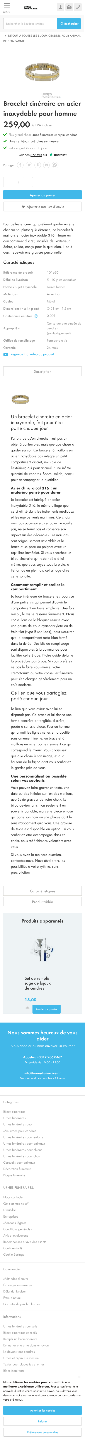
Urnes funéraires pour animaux (24, 1143)
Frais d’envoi (11, 1297)
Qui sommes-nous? (16, 1203)
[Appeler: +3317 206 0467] (78, 7)
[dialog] (42, 1406)
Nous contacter (13, 1197)
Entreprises (10, 1216)
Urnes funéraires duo (17, 1124)
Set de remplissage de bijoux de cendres (38, 983)
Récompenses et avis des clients (24, 1241)
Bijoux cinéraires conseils (20, 1332)
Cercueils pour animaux (19, 1162)
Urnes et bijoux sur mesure (21, 1357)
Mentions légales (14, 1222)
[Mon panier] (69, 7)
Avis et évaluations (15, 1235)
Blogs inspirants (13, 1370)
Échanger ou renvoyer (18, 1284)
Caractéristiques (42, 890)
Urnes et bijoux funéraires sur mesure (34, 141)
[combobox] (30, 23)
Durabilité (9, 1209)
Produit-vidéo (42, 901)
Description (42, 371)
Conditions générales (17, 1229)
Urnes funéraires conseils (20, 1326)
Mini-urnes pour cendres (19, 1130)
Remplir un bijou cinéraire (20, 1338)
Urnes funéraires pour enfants (23, 1137)
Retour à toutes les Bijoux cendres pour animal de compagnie (41, 38)
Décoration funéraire (17, 1168)
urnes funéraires (42, 134)
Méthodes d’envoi (15, 1278)
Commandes (11, 1268)
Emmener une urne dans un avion (26, 1345)
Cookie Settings (13, 1254)
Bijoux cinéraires (14, 1111)
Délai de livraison (15, 1291)
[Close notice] (79, 1377)
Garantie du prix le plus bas (21, 1303)
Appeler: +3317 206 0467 (42, 1057)
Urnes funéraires (14, 1117)
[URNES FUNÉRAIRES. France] (33, 7)
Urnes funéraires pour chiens (22, 1149)
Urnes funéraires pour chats (22, 1156)
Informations (12, 1316)
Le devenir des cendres (19, 1351)
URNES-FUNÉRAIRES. (18, 1187)
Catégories (11, 1101)
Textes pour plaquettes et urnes (23, 1364)
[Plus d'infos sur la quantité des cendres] (35, 316)
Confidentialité (12, 1248)
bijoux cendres (67, 134)
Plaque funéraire (14, 1175)
